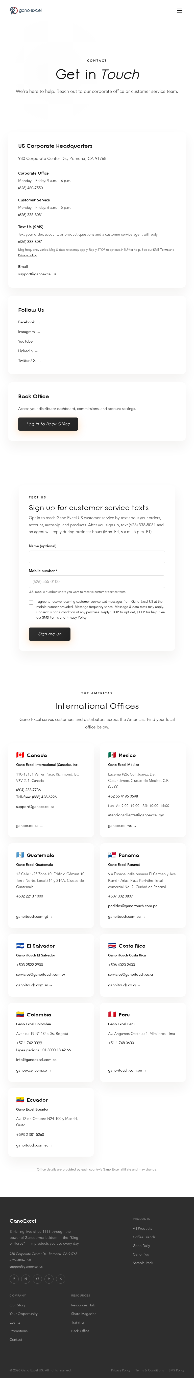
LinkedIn (28, 351)
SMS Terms (160, 249)
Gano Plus (141, 1254)
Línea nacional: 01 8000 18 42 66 (43, 1050)
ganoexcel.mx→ (122, 826)
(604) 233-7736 (28, 790)
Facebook (29, 322)
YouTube (28, 341)
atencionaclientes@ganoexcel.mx (136, 815)
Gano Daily (141, 1245)
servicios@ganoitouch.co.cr (130, 974)
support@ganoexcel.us (37, 274)
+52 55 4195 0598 (123, 796)
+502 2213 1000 (29, 896)
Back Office (80, 1331)
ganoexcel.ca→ (29, 826)
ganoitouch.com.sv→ (34, 985)
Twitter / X (29, 361)
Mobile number (43, 571)
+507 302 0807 (120, 896)
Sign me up (49, 634)
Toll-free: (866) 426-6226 (36, 797)
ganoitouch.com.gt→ (34, 917)
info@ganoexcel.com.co (36, 1060)
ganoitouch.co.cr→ (124, 985)
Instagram (29, 332)
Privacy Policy (27, 255)
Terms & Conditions (149, 1370)
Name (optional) (42, 546)
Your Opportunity (24, 1314)
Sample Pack (143, 1263)
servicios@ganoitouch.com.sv (40, 974)
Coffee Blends (144, 1237)
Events (15, 1322)
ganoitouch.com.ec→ (34, 1145)
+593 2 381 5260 (30, 1135)
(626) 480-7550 (30, 188)
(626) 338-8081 (30, 215)
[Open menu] (179, 10)
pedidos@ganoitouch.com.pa (132, 906)
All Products (142, 1228)
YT (37, 1279)
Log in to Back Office (48, 424)
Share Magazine (83, 1314)
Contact (16, 1339)
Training (77, 1322)
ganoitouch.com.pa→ (127, 917)
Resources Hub (83, 1305)
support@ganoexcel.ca (35, 807)
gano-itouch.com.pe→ (127, 1070)
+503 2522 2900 (29, 965)
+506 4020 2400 (121, 965)
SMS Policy (176, 1370)
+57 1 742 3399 (29, 1043)
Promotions (19, 1331)
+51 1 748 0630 (121, 1043)
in (49, 1279)
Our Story (17, 1305)
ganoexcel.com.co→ (34, 1070)
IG (26, 1279)
